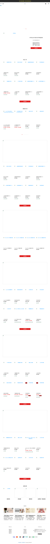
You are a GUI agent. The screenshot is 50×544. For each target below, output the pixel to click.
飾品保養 (25, 531)
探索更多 (36, 48)
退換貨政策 (25, 533)
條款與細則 (23, 542)
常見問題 (25, 530)
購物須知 (25, 529)
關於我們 (10, 529)
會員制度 (10, 531)
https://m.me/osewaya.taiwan (41, 530)
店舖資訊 (10, 530)
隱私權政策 (19, 542)
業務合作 (10, 533)
